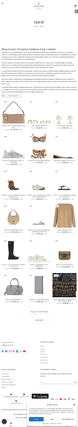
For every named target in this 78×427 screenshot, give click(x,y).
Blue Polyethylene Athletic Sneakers (13, 161)
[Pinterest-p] (13, 351)
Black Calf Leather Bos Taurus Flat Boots (13, 265)
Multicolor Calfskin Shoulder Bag (13, 126)
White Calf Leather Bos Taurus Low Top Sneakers (38, 196)
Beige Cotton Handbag (64, 265)
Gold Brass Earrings (39, 126)
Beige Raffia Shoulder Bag (13, 230)
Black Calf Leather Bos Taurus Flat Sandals (64, 196)
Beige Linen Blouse (64, 230)
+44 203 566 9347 (7, 342)
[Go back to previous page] (4, 421)
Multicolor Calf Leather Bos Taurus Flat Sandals (39, 231)
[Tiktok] (21, 351)
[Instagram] (10, 351)
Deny (52, 419)
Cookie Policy (45, 423)
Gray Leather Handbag (13, 299)
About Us (59, 423)
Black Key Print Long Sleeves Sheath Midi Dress (64, 300)
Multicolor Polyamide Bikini (39, 160)
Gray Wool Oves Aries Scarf (39, 299)
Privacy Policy (53, 423)
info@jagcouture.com (7, 345)
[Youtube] (24, 351)
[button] (74, 405)
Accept (36, 419)
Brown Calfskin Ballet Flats (64, 160)
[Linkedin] (17, 351)
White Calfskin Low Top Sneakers (39, 265)
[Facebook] (6, 351)
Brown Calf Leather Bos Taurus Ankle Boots (13, 196)
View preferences (68, 419)
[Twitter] (2, 351)
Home (36, 26)
